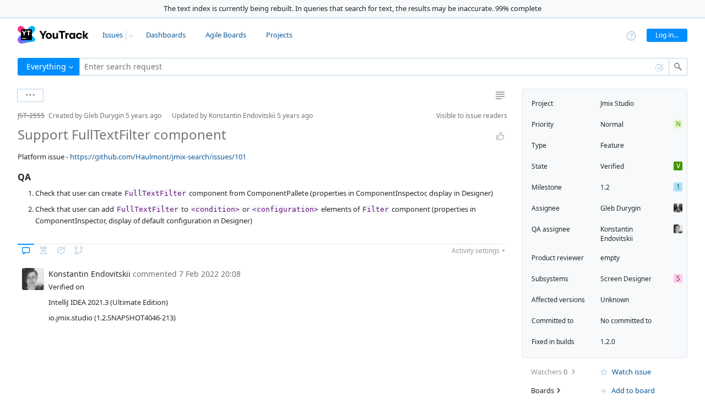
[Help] (631, 35)
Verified (612, 166)
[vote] (500, 136)
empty (610, 257)
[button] (8, 115)
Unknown (614, 299)
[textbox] (374, 66)
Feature (612, 145)
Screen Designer (626, 278)
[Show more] (30, 95)
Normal (611, 124)
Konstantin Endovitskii (616, 233)
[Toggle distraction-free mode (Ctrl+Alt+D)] (500, 95)
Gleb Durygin (620, 208)
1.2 (605, 187)
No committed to (626, 320)
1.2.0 (607, 341)
